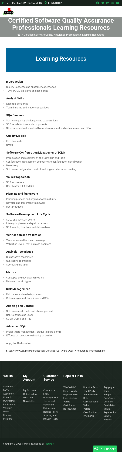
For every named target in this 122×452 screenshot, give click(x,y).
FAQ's (6, 390)
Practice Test (90, 387)
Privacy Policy (50, 397)
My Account (29, 390)
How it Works (70, 391)
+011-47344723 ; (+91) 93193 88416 (23, 3)
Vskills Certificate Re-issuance (69, 405)
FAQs (46, 394)
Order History (30, 394)
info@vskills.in (54, 3)
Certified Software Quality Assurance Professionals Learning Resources (64, 34)
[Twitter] (103, 3)
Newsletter (29, 401)
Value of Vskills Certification (90, 409)
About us (8, 386)
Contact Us (49, 390)
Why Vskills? (69, 387)
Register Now (70, 394)
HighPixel (49, 443)
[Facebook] (98, 3)
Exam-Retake (70, 398)
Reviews (108, 419)
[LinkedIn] (108, 3)
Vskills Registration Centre (110, 412)
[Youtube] (118, 3)
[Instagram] (113, 3)
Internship (88, 415)
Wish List (28, 397)
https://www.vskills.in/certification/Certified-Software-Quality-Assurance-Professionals (55, 350)
